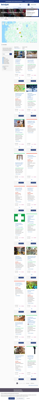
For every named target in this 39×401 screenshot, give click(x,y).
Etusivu (7, 7)
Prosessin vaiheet (29, 14)
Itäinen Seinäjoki (6, 61)
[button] (17, 29)
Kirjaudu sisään (33, 4)
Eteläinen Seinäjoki (6, 60)
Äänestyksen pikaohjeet (18, 389)
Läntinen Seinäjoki (6, 62)
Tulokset (5, 69)
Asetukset (28, 398)
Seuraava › (27, 383)
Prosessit (19, 7)
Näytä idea (21, 115)
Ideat (6, 17)
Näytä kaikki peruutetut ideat (33, 385)
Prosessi (2, 17)
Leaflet (32, 42)
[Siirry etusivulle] (5, 5)
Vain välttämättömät (20, 398)
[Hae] (28, 5)
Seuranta (22, 17)
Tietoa (32, 7)
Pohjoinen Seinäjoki (6, 63)
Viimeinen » (32, 383)
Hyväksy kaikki (11, 398)
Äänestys (17, 17)
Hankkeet (5, 68)
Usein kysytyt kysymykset (18, 391)
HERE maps (35, 42)
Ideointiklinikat (11, 17)
